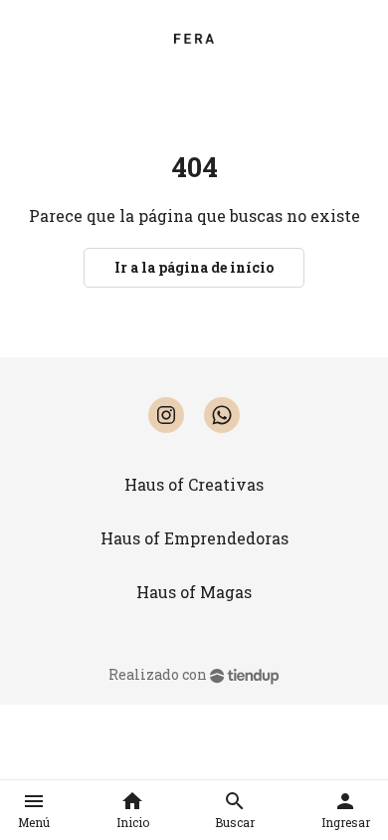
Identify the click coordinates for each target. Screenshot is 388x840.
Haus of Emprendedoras (194, 537)
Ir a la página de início (194, 267)
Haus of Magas (194, 591)
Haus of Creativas (194, 484)
